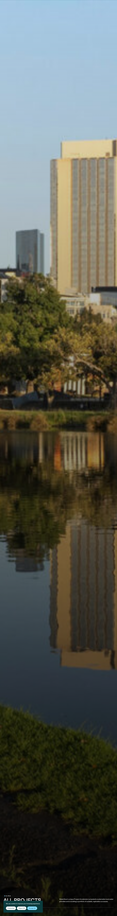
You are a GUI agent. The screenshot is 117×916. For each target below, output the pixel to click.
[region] (23, 907)
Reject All (22, 908)
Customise (11, 908)
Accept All (32, 908)
